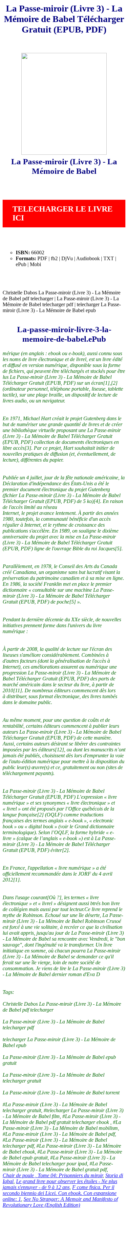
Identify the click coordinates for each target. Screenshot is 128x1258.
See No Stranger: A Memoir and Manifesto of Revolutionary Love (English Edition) (60, 1202)
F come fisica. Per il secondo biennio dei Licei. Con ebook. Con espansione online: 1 (60, 1193)
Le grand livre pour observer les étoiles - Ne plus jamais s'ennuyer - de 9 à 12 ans (60, 1184)
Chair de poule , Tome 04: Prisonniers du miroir (53, 1175)
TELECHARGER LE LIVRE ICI (62, 213)
